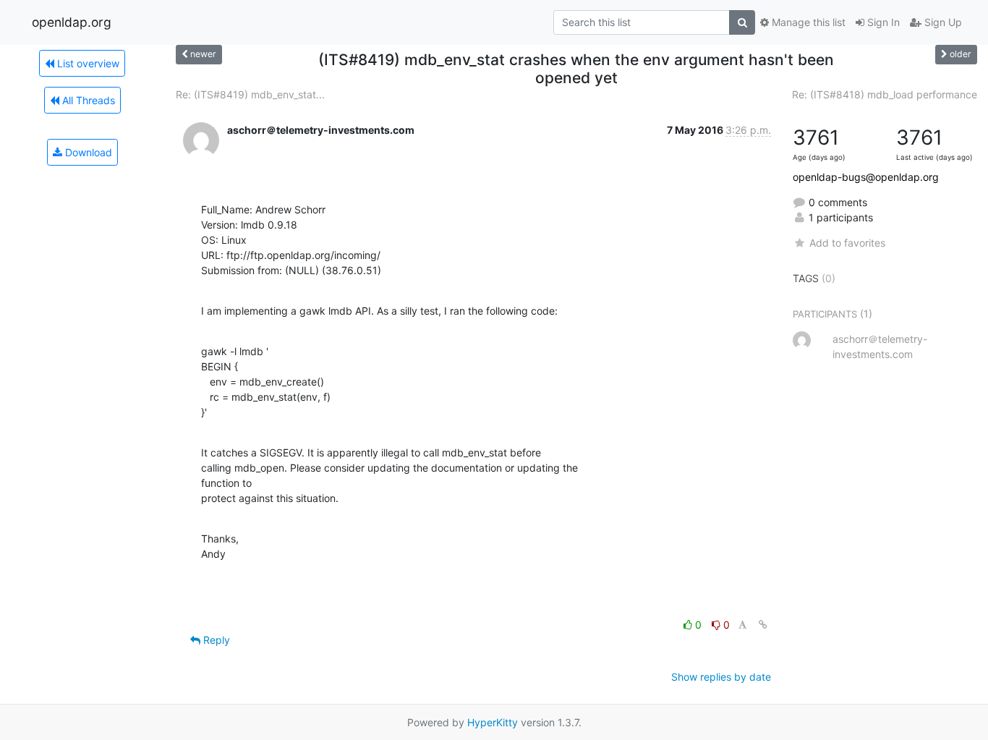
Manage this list (807, 22)
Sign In (882, 22)
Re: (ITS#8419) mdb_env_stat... (250, 94)
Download (87, 152)
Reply (215, 640)
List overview (86, 63)
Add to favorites (847, 243)
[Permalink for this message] (763, 625)
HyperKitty (492, 722)
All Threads (87, 100)
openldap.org (71, 22)
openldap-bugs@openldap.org (866, 177)
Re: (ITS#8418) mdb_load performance (884, 94)
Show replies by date (721, 677)
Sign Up (941, 22)
